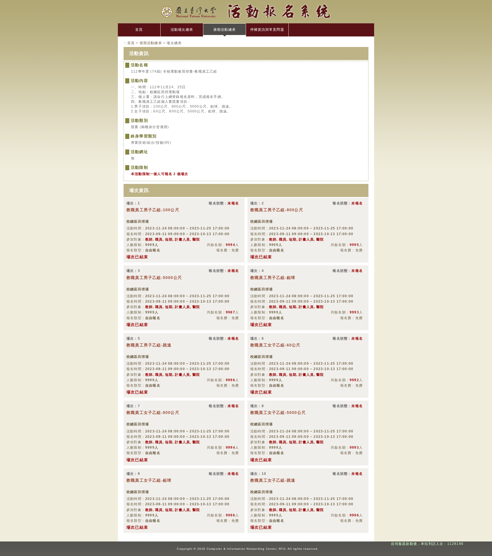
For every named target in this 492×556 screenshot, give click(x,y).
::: (120, 24)
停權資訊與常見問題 (267, 30)
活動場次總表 (182, 30)
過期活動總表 (224, 30)
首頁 (139, 30)
